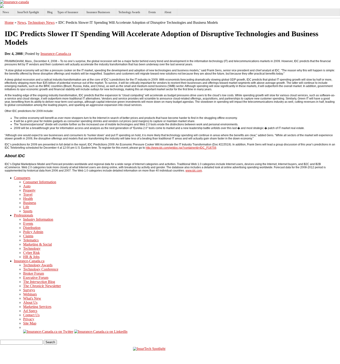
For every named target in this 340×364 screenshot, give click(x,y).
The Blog (39, 282)
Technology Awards (129, 12)
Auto (27, 186)
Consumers (22, 178)
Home (9, 22)
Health (28, 199)
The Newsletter (42, 286)
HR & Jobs (31, 257)
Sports (27, 211)
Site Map (29, 323)
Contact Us (31, 315)
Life (26, 207)
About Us (30, 302)
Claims (28, 236)
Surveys (29, 290)
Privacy (28, 319)
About (167, 12)
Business (29, 203)
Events (152, 12)
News (6, 12)
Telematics (31, 240)
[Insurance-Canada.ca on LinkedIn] (100, 332)
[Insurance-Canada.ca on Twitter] (48, 332)
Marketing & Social (37, 244)
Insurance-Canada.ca (55, 54)
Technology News (41, 22)
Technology (31, 248)
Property (29, 190)
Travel (27, 194)
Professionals (23, 215)
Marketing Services (37, 307)
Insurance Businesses (98, 12)
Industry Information (38, 219)
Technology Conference (40, 269)
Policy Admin (33, 232)
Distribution (31, 228)
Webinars (30, 294)
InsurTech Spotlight (28, 12)
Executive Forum (35, 278)
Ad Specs (30, 311)
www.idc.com (193, 170)
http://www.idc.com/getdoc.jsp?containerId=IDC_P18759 (181, 147)
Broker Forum (33, 273)
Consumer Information (39, 182)
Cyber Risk (31, 253)
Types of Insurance (67, 12)
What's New (32, 298)
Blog (50, 12)
